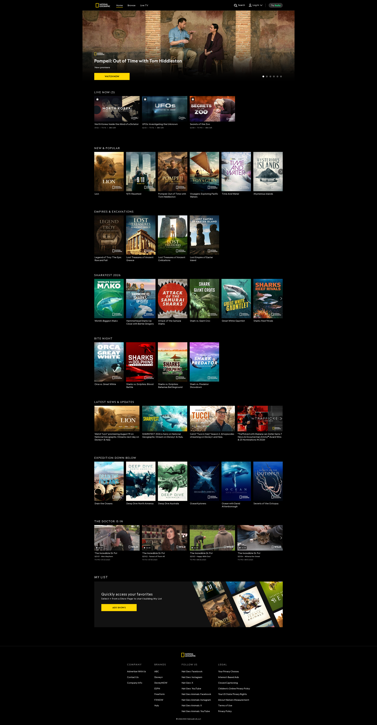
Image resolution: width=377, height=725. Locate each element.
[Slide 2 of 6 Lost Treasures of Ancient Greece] (267, 76)
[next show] (289, 46)
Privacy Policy (225, 711)
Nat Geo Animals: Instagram (196, 699)
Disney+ (158, 677)
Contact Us (133, 677)
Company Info (134, 682)
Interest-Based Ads (228, 677)
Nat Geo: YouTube (191, 688)
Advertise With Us (136, 671)
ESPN (157, 688)
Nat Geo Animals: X (192, 705)
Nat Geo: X (187, 682)
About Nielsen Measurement (233, 699)
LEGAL (222, 664)
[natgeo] (103, 6)
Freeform (159, 694)
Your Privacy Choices (228, 671)
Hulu (156, 705)
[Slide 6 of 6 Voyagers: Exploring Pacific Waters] (281, 76)
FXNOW (158, 699)
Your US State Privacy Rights (232, 694)
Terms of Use (225, 705)
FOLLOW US (189, 664)
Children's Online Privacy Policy (234, 688)
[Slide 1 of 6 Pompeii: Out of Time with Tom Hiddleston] (263, 76)
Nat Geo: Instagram (192, 677)
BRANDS (160, 664)
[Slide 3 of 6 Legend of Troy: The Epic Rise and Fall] (270, 76)
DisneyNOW (160, 682)
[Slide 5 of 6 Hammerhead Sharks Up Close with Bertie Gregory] (277, 76)
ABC (156, 671)
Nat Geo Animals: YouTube (196, 711)
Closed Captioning (228, 682)
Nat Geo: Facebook (192, 671)
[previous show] (88, 46)
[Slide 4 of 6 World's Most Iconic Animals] (274, 76)
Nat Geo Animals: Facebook (196, 694)
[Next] (281, 172)
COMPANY (134, 664)
